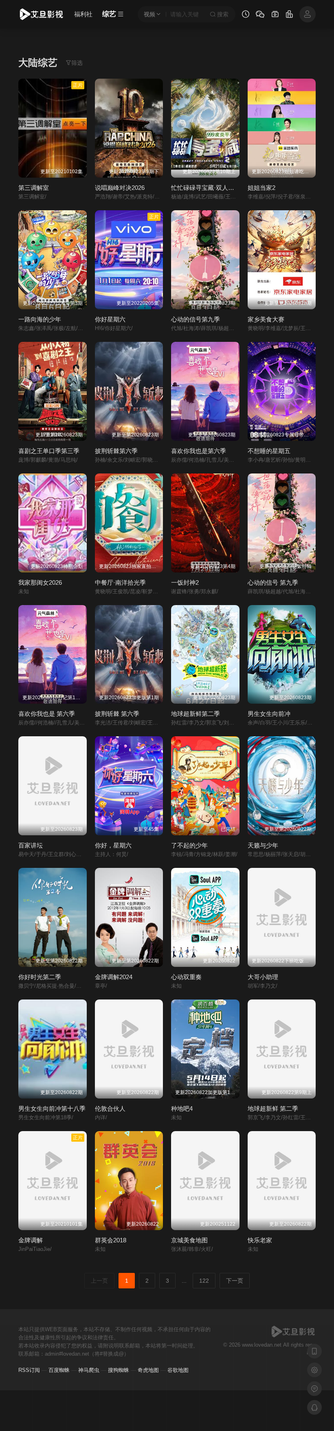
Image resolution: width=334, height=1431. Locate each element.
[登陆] (307, 14)
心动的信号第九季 (195, 319)
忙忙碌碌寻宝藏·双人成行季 (208, 187)
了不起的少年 (189, 845)
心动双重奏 (186, 976)
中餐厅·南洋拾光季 (120, 582)
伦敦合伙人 (110, 1108)
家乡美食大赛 (266, 319)
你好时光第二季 (39, 976)
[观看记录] (246, 15)
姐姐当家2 (261, 187)
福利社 (83, 14)
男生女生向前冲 (269, 713)
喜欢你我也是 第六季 (46, 713)
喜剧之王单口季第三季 (48, 450)
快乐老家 (260, 1240)
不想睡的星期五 (269, 450)
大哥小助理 (263, 976)
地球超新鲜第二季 (195, 713)
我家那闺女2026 (40, 582)
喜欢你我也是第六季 (198, 450)
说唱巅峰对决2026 (120, 187)
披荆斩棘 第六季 (117, 713)
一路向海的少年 (39, 319)
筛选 (77, 62)
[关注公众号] (260, 15)
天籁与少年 (263, 845)
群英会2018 (110, 1240)
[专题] (275, 15)
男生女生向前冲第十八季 (52, 1108)
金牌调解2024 (113, 976)
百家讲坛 (30, 845)
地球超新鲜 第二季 (273, 1108)
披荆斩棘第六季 (116, 450)
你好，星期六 (113, 845)
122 (204, 1280)
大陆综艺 (37, 62)
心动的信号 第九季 (273, 582)
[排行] (289, 15)
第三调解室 (33, 187)
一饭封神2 (185, 582)
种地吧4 (182, 1108)
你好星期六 (110, 319)
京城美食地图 (189, 1240)
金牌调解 (30, 1240)
